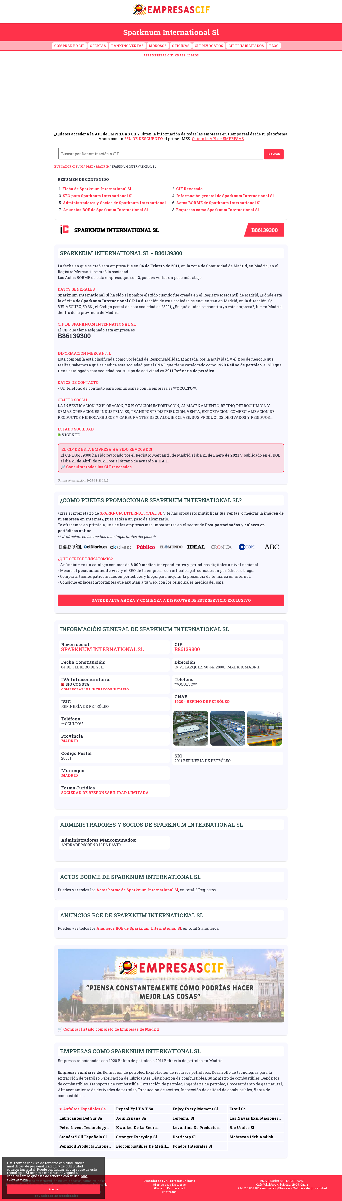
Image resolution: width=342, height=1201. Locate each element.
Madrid (86, 166)
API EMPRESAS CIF (158, 55)
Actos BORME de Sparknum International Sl (218, 202)
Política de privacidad (310, 1188)
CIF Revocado (189, 188)
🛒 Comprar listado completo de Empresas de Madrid (108, 1029)
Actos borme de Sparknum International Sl (137, 889)
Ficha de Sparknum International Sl (96, 188)
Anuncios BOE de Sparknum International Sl (105, 209)
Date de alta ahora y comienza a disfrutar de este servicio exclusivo (171, 600)
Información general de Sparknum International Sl (225, 195)
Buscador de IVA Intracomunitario (169, 1181)
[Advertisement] (171, 94)
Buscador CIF (66, 166)
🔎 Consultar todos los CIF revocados (96, 466)
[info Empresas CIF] (171, 15)
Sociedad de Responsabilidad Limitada (105, 792)
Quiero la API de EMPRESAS (218, 138)
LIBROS (193, 55)
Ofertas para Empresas (169, 1184)
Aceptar (53, 1189)
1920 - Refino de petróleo (202, 701)
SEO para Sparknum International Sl (98, 195)
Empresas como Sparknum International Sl (217, 209)
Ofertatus (169, 1192)
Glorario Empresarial (169, 1188)
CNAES (180, 55)
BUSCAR (274, 154)
